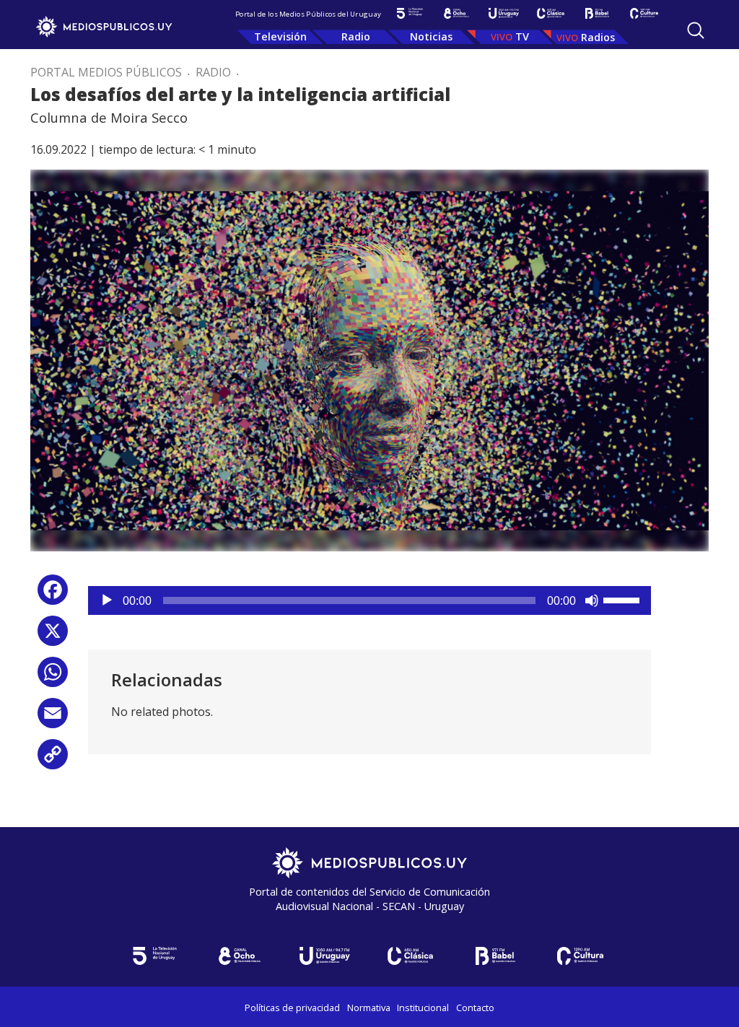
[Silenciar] (592, 600)
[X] (53, 636)
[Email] (53, 718)
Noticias (431, 36)
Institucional (423, 1007)
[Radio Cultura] (644, 13)
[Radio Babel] (597, 13)
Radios (598, 37)
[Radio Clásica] (550, 13)
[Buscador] (695, 30)
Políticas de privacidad (292, 1007)
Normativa (368, 1007)
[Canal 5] (409, 13)
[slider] (623, 599)
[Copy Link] (53, 759)
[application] (369, 600)
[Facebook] (53, 595)
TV (522, 36)
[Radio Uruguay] (503, 13)
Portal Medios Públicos (106, 72)
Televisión (280, 36)
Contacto (475, 1007)
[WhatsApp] (53, 677)
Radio (355, 36)
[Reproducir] (107, 600)
